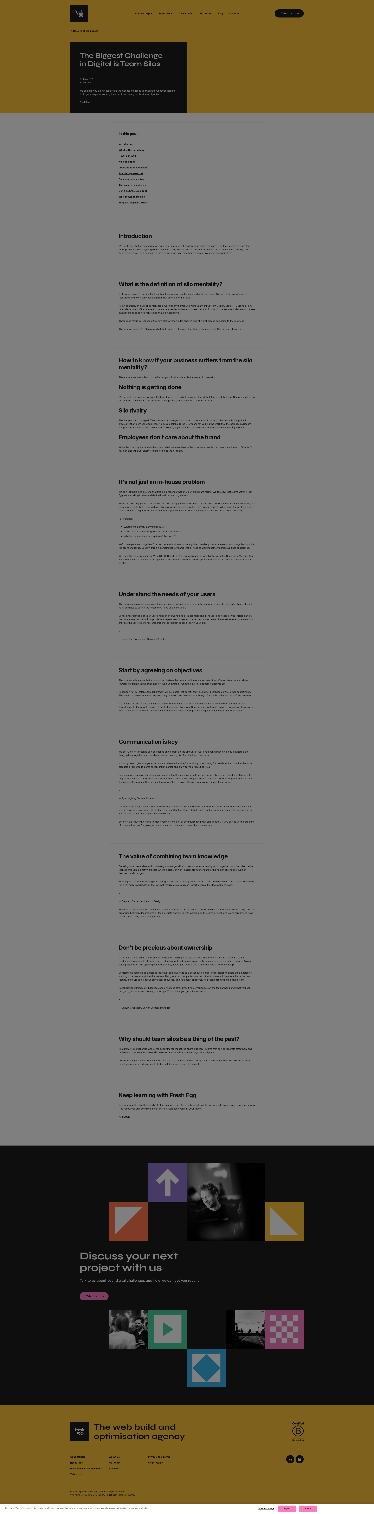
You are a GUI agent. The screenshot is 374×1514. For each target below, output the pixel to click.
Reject (287, 1508)
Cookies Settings (266, 1508)
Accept (308, 1508)
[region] (187, 1509)
